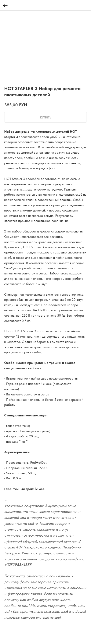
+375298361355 (18, 564)
